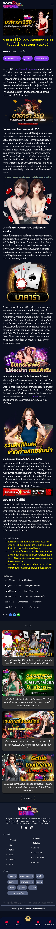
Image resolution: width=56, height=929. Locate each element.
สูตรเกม (36, 862)
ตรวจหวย (13, 882)
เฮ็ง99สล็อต (34, 607)
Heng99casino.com (13, 585)
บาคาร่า (12, 859)
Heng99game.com (12, 591)
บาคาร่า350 (9, 601)
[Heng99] (22, 4)
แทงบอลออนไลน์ (26, 876)
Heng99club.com (32, 585)
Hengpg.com (10, 596)
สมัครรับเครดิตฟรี (12, 58)
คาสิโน (22, 51)
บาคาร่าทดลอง (23, 601)
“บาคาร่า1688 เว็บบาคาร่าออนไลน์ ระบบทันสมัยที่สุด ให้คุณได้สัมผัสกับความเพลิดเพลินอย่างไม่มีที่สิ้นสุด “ (30, 553)
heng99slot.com (31, 591)
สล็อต (11, 854)
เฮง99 (23, 607)
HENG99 (12, 840)
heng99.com (10, 580)
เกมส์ (11, 864)
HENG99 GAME (10, 51)
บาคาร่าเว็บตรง (10, 607)
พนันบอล (36, 838)
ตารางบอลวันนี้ (27, 882)
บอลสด (36, 847)
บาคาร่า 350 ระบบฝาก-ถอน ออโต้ (32, 596)
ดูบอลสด (27, 58)
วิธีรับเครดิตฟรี (41, 58)
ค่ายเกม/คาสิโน (38, 857)
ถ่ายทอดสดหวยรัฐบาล (17, 893)
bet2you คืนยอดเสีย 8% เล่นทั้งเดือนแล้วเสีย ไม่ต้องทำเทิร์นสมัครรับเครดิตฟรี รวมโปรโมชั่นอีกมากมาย (30, 566)
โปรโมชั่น (36, 843)
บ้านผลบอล (37, 852)
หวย (10, 845)
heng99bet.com (26, 580)
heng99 (12, 876)
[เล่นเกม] (28, 918)
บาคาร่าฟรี (37, 601)
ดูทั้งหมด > (28, 798)
